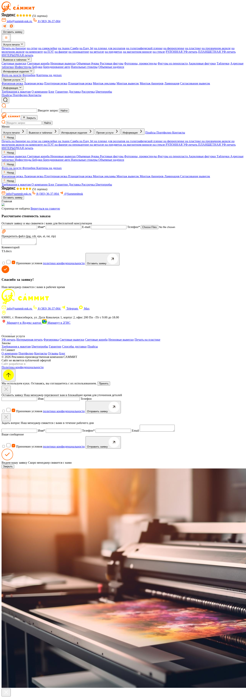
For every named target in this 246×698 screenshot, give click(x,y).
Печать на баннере (14, 48)
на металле (97, 51)
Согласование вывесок (195, 83)
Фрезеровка (51, 339)
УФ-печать (9, 339)
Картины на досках (49, 75)
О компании (40, 91)
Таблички (223, 63)
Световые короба (38, 63)
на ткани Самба (68, 48)
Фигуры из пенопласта (173, 63)
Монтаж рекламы (104, 83)
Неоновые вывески (63, 63)
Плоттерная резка (55, 83)
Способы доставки (74, 346)
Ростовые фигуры (111, 63)
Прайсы (92, 346)
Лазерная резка (33, 83)
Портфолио (25, 353)
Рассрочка (88, 91)
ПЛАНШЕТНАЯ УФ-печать (217, 51)
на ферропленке (173, 48)
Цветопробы (104, 91)
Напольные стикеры (84, 67)
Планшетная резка (80, 83)
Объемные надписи (111, 67)
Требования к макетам (16, 91)
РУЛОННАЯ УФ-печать (181, 51)
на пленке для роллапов (109, 48)
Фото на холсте (12, 75)
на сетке (32, 48)
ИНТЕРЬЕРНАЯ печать (17, 55)
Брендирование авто (56, 67)
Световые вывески (14, 63)
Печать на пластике (147, 339)
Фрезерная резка (12, 83)
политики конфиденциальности (64, 263)
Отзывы (53, 353)
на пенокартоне (78, 51)
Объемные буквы (87, 63)
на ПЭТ (49, 51)
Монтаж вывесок (127, 83)
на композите (34, 51)
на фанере (61, 51)
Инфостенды (23, 67)
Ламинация (171, 83)
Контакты (40, 353)
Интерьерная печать (29, 339)
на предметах (113, 51)
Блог (51, 91)
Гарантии (61, 91)
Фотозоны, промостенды (140, 63)
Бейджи (37, 67)
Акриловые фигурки (202, 63)
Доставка (75, 91)
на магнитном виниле (137, 51)
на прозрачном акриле (216, 48)
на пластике (193, 48)
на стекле (159, 51)
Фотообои (29, 75)
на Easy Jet (86, 48)
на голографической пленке (144, 48)
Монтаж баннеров (152, 83)
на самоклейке (47, 48)
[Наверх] (8, 375)
